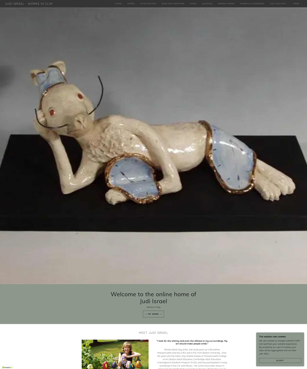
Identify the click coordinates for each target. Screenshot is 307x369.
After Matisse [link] (148, 4)
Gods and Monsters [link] (173, 4)
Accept (280, 360)
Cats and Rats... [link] (279, 4)
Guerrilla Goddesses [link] (252, 4)
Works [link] (131, 4)
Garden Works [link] (226, 4)
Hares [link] (193, 4)
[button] (297, 3)
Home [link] (119, 4)
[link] (29, 4)
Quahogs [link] (207, 4)
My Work (153, 314)
